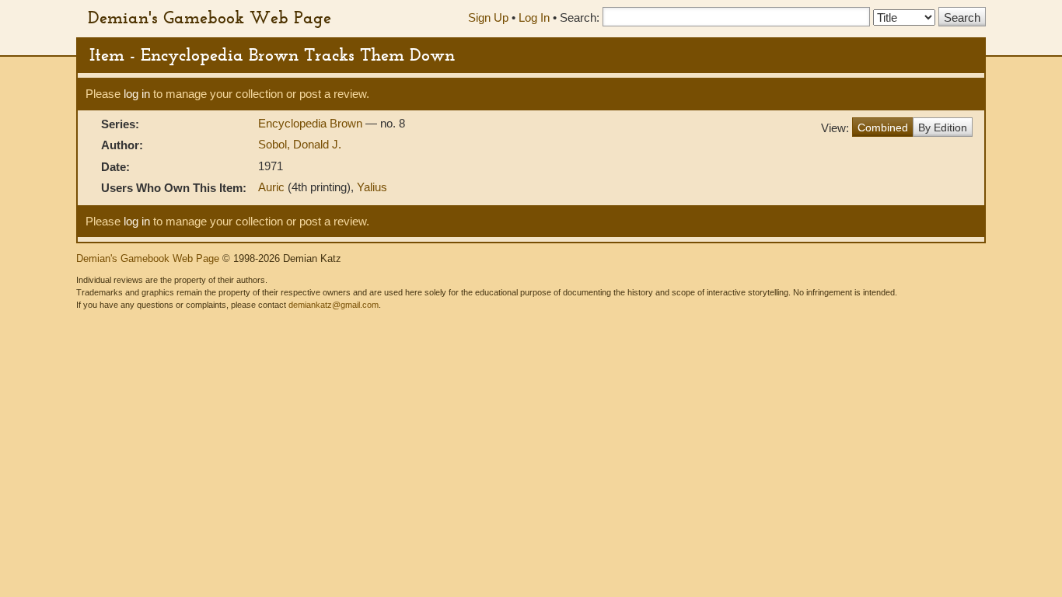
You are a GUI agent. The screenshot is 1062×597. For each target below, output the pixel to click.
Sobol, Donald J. (299, 144)
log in (137, 93)
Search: (579, 17)
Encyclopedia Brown (311, 123)
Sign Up (488, 17)
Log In (534, 17)
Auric (271, 187)
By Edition (942, 127)
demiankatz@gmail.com (333, 304)
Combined (883, 127)
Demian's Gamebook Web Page (209, 17)
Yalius (372, 187)
